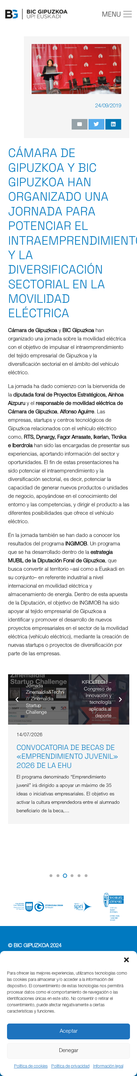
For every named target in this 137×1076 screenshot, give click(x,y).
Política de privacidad (70, 1066)
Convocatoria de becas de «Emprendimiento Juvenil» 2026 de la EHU (67, 756)
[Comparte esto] (113, 124)
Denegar (68, 1050)
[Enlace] (36, 14)
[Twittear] (96, 124)
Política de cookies (31, 1066)
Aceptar (69, 1031)
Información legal (108, 1066)
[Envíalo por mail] (79, 124)
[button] (126, 959)
